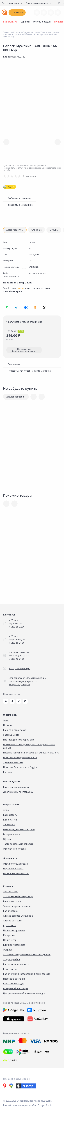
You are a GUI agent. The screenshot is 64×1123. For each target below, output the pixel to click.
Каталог (18, 12)
